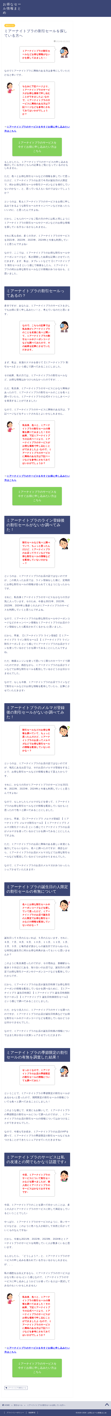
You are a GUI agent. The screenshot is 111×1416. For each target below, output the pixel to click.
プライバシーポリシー (15, 1412)
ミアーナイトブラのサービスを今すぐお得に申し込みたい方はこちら (37, 146)
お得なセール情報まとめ (12, 8)
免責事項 (31, 1412)
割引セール (10, 25)
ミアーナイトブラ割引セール (16, 1388)
